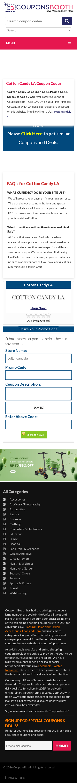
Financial (15, 543)
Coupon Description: (23, 384)
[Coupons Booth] (38, 12)
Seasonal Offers (20, 573)
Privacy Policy (16, 777)
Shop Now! (38, 308)
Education (16, 534)
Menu (10, 43)
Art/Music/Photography (25, 504)
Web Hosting (18, 593)
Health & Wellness (21, 563)
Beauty (14, 514)
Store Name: (16, 350)
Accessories (17, 499)
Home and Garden (21, 568)
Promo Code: (16, 367)
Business (15, 519)
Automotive (17, 509)
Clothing (15, 524)
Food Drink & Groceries (24, 548)
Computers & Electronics (26, 529)
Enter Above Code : (21, 416)
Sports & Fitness (20, 583)
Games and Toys (21, 553)
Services (15, 578)
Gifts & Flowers (20, 558)
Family (13, 539)
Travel (14, 588)
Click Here (32, 133)
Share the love (35, 434)
